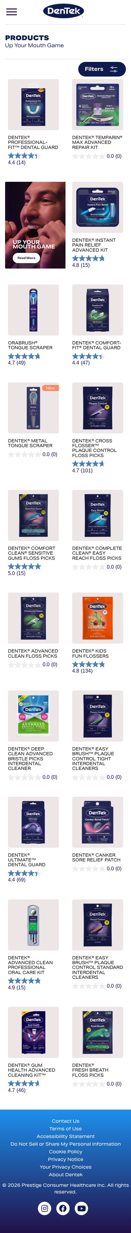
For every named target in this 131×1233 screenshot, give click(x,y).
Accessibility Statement (66, 1136)
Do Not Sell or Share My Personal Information (65, 1144)
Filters (94, 69)
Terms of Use (65, 1129)
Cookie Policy (65, 1152)
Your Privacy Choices (66, 1167)
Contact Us (65, 1121)
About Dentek (66, 1175)
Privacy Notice (65, 1159)
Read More (26, 258)
